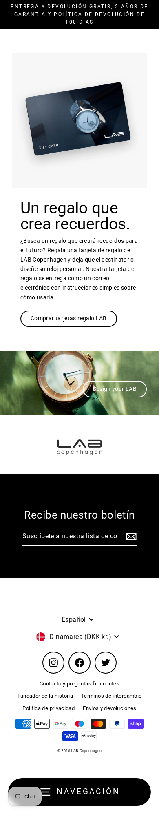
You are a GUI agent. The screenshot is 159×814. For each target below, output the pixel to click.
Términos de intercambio (111, 696)
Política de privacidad (48, 708)
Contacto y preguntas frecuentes (79, 684)
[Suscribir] (130, 537)
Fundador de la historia (45, 696)
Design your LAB (115, 389)
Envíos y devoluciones (110, 708)
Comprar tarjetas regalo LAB (69, 318)
